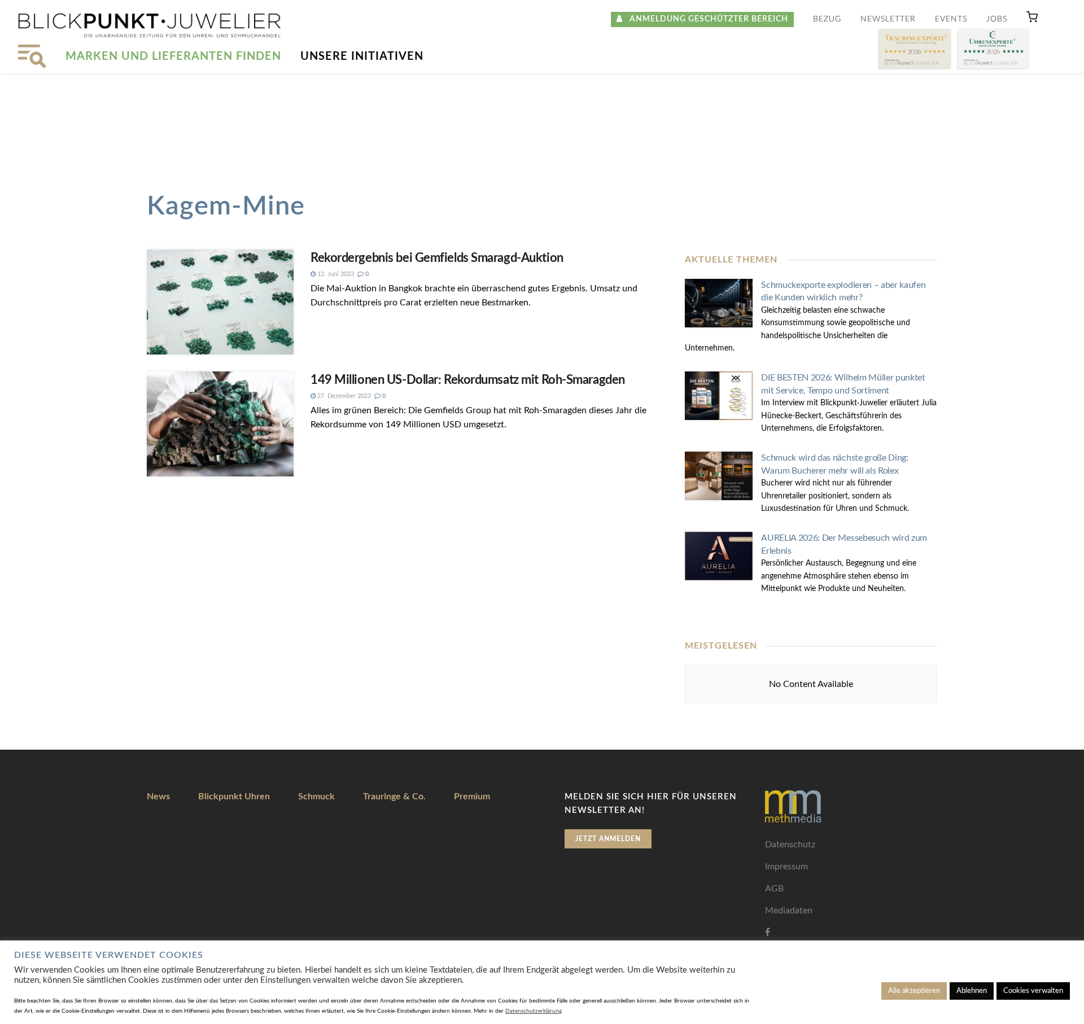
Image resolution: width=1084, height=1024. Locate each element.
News (158, 796)
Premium (472, 796)
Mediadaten (788, 910)
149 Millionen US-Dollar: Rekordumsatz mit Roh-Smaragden (468, 380)
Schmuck (316, 796)
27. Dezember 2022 (343, 396)
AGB (774, 888)
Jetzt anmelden (608, 838)
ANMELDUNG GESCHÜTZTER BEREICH (705, 19)
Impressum (786, 866)
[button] (1032, 19)
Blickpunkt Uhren (234, 796)
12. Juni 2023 (335, 274)
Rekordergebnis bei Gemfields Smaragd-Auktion (437, 258)
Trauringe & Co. (394, 796)
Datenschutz (790, 844)
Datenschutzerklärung (533, 1011)
